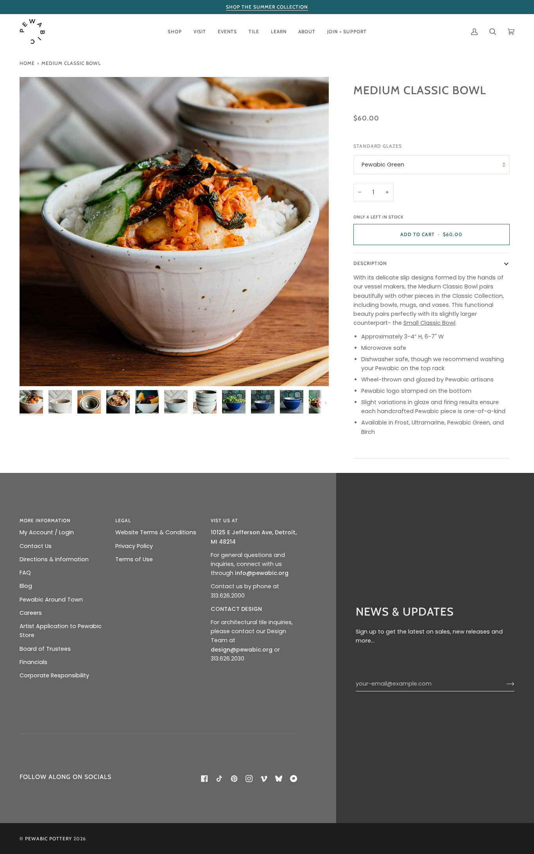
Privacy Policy (134, 546)
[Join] (504, 684)
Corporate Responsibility (54, 675)
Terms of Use (134, 559)
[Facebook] (204, 778)
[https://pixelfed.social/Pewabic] (293, 778)
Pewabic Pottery (48, 838)
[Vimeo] (263, 778)
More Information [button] (45, 520)
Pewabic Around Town (51, 599)
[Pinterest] (234, 778)
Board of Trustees (45, 649)
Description (370, 263)
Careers (31, 613)
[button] (175, 31)
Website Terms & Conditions (155, 532)
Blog (26, 586)
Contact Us (36, 546)
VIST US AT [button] (224, 520)
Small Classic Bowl (429, 323)
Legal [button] (123, 520)
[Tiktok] (219, 778)
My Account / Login (47, 532)
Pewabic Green (383, 164)
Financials (33, 662)
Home (27, 63)
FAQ (25, 572)
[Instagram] (249, 778)
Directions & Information (54, 559)
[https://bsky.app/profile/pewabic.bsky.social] (278, 778)
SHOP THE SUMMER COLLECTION (267, 7)
